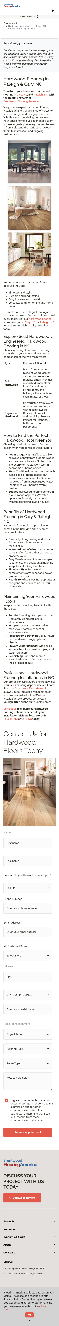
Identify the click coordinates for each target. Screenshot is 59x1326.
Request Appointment (27, 1132)
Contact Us (10, 1252)
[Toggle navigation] (53, 10)
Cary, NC (22, 94)
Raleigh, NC (41, 94)
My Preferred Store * (15, 946)
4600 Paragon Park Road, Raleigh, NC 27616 (24, 1268)
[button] (28, 16)
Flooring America (11, 23)
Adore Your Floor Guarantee (32, 688)
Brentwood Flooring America (21, 101)
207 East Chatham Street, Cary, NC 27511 (22, 1274)
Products (8, 1221)
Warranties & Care (14, 1236)
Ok (29, 1315)
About (7, 1244)
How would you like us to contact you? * (27, 877)
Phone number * (13, 898)
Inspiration (9, 1229)
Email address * (12, 922)
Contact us (9, 708)
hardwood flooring (40, 318)
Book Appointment (24, 1197)
